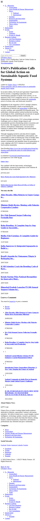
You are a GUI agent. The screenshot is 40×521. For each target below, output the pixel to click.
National (16, 13)
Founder (11, 50)
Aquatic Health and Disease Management (18, 433)
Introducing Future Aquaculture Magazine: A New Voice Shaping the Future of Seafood (21, 368)
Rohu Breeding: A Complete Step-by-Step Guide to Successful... (18, 226)
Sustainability (13, 20)
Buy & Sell (12, 43)
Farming (11, 17)
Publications (9, 28)
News (11, 11)
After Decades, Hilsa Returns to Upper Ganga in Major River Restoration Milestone (22, 313)
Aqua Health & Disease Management (21, 9)
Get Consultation (14, 44)
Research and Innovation (17, 18)
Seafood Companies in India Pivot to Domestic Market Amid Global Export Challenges (21, 380)
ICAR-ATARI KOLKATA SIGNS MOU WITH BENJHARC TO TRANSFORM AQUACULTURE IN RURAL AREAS (21, 393)
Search (23, 55)
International (17, 15)
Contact (7, 52)
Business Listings (10, 37)
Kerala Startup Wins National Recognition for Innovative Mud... (19, 278)
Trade (11, 26)
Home (3, 59)
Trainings (12, 33)
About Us (8, 48)
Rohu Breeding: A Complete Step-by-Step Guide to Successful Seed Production (22, 343)
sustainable (32, 99)
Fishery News (12, 85)
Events (7, 30)
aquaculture (23, 108)
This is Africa (13, 24)
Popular (7, 308)
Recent (7, 306)
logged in (12, 301)
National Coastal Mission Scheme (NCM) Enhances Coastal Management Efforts (19, 356)
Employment (9, 46)
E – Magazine (9, 5)
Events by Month (14, 35)
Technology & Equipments (17, 22)
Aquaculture (13, 7)
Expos (11, 31)
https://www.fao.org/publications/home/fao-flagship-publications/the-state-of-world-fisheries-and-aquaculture (19, 150)
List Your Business (15, 39)
